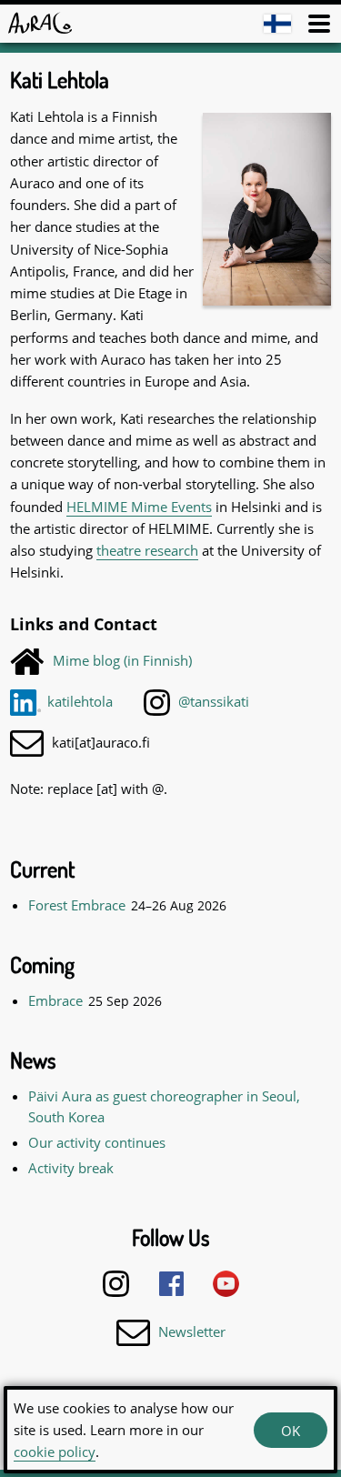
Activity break (71, 1168)
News (32, 1060)
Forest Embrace (76, 905)
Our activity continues (96, 1142)
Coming (42, 964)
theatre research (147, 550)
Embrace (55, 1000)
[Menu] (319, 24)
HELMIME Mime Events (139, 506)
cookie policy (54, 1451)
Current (42, 869)
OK (290, 1431)
